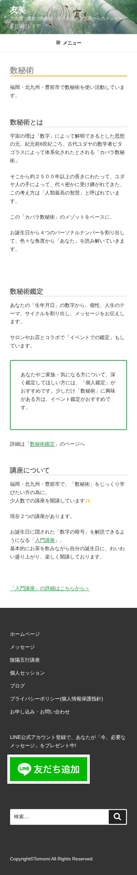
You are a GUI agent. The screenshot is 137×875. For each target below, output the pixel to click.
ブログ (17, 686)
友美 (18, 9)
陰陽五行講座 (25, 660)
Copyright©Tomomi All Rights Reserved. (52, 858)
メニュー (72, 42)
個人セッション (27, 673)
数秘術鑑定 (42, 444)
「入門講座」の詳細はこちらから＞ (50, 588)
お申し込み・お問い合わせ (40, 711)
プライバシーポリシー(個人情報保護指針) (56, 698)
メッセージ (22, 647)
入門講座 (45, 540)
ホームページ (25, 634)
